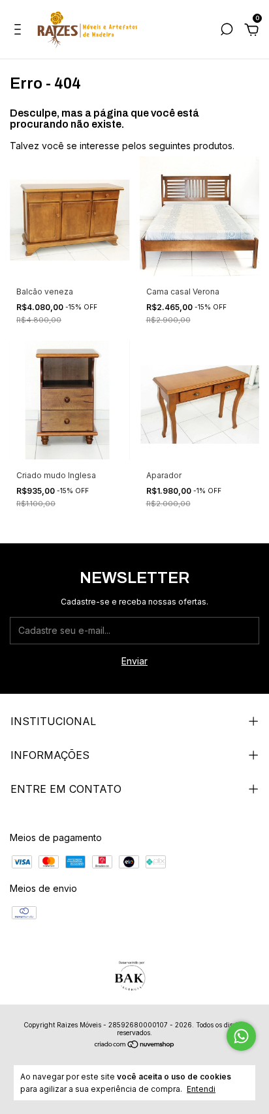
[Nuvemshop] (135, 1045)
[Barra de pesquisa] (226, 31)
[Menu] (20, 31)
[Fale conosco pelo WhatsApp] (241, 1036)
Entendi (201, 1089)
